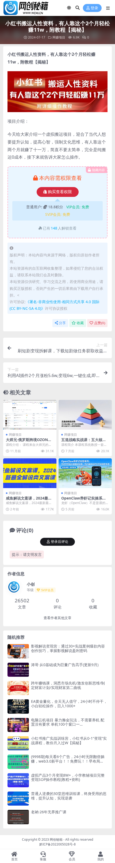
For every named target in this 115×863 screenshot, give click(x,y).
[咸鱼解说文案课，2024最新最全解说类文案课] (29, 473)
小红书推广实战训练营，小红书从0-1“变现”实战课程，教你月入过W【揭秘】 (69, 740)
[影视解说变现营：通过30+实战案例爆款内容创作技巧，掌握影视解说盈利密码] (18, 651)
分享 (62, 323)
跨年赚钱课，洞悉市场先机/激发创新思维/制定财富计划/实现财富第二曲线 (68, 685)
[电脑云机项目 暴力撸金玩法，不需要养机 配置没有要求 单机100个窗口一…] (18, 725)
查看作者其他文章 (57, 618)
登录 (94, 8)
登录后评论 (59, 542)
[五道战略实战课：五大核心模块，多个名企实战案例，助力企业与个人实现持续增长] (85, 415)
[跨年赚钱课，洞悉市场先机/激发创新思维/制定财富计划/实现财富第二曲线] (18, 688)
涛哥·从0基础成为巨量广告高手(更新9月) (64, 664)
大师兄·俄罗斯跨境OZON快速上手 (29, 442)
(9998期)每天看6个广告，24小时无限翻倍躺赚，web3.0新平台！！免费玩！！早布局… (67, 759)
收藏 (80, 323)
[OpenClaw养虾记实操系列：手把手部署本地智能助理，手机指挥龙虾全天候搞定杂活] (85, 473)
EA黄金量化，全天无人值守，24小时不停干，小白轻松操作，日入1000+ (69, 703)
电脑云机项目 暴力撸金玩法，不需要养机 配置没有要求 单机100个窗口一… (67, 722)
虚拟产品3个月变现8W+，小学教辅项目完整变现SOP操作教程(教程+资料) (68, 777)
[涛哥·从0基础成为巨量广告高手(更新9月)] (18, 670)
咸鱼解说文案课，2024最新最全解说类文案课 (29, 500)
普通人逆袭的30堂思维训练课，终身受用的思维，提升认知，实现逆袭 (68, 796)
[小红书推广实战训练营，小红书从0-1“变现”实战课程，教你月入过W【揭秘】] (18, 743)
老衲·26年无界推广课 (48, 811)
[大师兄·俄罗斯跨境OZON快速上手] (29, 415)
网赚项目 (58, 37)
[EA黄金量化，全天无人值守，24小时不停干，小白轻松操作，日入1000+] (18, 706)
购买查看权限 (60, 192)
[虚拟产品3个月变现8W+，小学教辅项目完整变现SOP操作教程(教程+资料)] (18, 780)
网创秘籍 (56, 839)
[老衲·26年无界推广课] (18, 817)
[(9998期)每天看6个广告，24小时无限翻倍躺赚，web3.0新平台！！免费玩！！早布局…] (18, 762)
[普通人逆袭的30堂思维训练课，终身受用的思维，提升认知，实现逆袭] (18, 799)
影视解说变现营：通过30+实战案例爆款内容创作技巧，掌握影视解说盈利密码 (68, 648)
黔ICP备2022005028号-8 (57, 844)
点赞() (99, 323)
